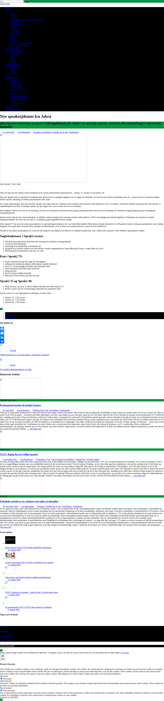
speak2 (8, 315)
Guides (13, 71)
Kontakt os (3, 627)
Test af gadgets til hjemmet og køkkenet (26, 20)
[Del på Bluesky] (29, 188)
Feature (13, 68)
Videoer (8, 75)
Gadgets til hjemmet (18, 89)
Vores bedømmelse (5, 636)
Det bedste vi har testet (14, 50)
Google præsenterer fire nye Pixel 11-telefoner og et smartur (29, 562)
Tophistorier (74, 132)
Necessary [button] (4, 676)
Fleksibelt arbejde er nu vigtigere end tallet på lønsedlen (29, 501)
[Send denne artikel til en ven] (13, 188)
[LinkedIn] (82, 337)
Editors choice (16, 52)
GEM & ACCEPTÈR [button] (9, 697)
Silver (12, 59)
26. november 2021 (10, 506)
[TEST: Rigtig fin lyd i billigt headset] (21, 447)
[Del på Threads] (32, 188)
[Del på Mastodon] (23, 188)
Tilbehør (13, 41)
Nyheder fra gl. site (60, 132)
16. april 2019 (8, 410)
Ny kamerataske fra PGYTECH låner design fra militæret (28, 607)
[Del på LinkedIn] (7, 188)
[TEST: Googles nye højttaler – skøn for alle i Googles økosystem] (10, 588)
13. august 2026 (14, 565)
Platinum (13, 54)
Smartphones (15, 31)
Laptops (13, 27)
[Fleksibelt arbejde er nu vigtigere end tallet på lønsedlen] (21, 494)
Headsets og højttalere (19, 96)
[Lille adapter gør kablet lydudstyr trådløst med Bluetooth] (10, 573)
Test (6, 10)
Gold (12, 57)
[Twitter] (82, 333)
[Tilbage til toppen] (1, 650)
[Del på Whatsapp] (20, 188)
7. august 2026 (14, 595)
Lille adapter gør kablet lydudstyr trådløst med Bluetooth (28, 577)
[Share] (82, 341)
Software (14, 34)
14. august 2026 (14, 550)
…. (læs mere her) (34, 429)
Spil (11, 36)
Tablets (13, 38)
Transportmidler (11, 64)
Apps (12, 13)
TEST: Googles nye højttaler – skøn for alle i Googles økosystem (31, 592)
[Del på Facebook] (1, 188)
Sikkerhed (14, 29)
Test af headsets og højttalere (21, 43)
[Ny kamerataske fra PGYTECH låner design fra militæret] (10, 603)
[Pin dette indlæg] (10, 188)
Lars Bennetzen (24, 132)
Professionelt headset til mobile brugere (20, 405)
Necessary (7, 679)
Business (8, 108)
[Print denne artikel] (16, 188)
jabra (7, 313)
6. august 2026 (14, 609)
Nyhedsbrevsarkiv (5, 641)
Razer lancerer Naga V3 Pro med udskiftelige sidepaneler (28, 547)
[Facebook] (82, 329)
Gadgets (13, 17)
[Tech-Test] (5, 4)
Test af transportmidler (19, 45)
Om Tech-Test (4, 631)
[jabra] (43, 182)
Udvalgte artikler (92, 459)
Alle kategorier (11, 78)
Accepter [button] (111, 653)
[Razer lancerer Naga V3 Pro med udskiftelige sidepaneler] (10, 543)
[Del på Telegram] (26, 188)
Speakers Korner (12, 73)
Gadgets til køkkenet (18, 98)
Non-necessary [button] (6, 688)
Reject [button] (117, 653)
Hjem (7, 8)
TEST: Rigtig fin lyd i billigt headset (19, 454)
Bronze (13, 61)
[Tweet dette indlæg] (4, 188)
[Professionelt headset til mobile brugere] (21, 398)
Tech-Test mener (12, 47)
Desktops (14, 15)
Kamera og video (17, 24)
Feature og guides (12, 66)
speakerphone (10, 318)
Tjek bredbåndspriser (13, 110)
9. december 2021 (10, 459)
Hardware (14, 22)
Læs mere (125, 653)
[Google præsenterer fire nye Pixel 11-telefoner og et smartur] (10, 558)
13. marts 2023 (9, 132)
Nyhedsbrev (54, 410)
